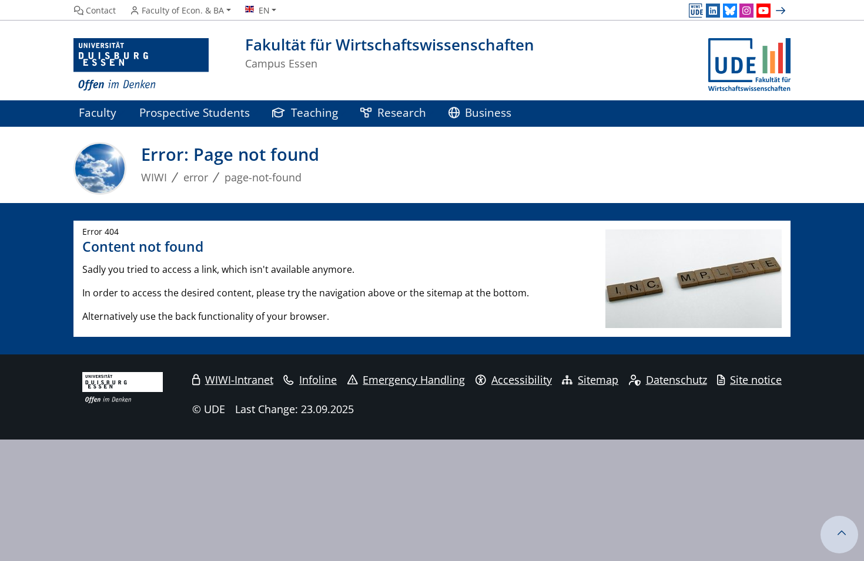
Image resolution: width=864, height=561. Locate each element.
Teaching (314, 112)
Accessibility (521, 380)
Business (488, 112)
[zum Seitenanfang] (839, 534)
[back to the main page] (749, 65)
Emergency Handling (414, 380)
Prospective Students (194, 112)
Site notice (756, 380)
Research (401, 112)
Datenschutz (676, 380)
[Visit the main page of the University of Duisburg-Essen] (141, 65)
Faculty (97, 112)
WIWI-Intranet (239, 380)
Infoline (318, 380)
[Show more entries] (782, 11)
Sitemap (598, 380)
